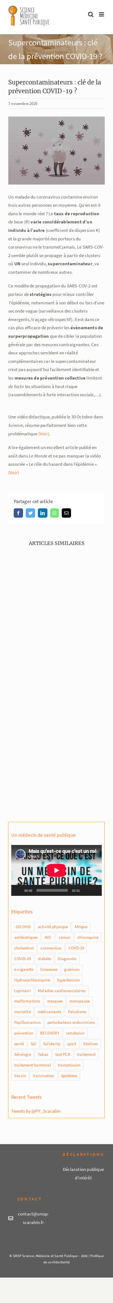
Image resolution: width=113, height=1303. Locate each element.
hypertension (68, 980)
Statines (90, 1043)
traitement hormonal (32, 1065)
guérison (72, 969)
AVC (48, 937)
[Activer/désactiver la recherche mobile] (91, 14)
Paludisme (77, 1011)
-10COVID (22, 926)
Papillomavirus (27, 1022)
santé (19, 1043)
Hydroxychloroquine (32, 980)
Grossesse (48, 969)
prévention (23, 1033)
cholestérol (24, 948)
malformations (27, 1001)
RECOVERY (49, 1033)
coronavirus (51, 948)
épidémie (69, 1075)
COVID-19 (22, 958)
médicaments (49, 1011)
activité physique (53, 926)
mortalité (22, 1011)
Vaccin (20, 1075)
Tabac (43, 1054)
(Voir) (43, 434)
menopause (79, 1001)
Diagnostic (67, 958)
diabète (44, 958)
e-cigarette (23, 969)
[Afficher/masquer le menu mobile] (102, 14)
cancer (64, 937)
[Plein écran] (94, 890)
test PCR (62, 1054)
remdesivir (75, 1033)
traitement (86, 1054)
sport (71, 1043)
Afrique (81, 926)
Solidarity (51, 1043)
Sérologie (22, 1054)
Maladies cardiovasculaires (62, 990)
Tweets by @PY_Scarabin (36, 1111)
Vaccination (43, 1075)
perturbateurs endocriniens (71, 1022)
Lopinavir (22, 990)
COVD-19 (76, 948)
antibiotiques (26, 937)
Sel (33, 1043)
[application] (56, 870)
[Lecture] (18, 890)
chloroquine (87, 937)
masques (55, 1001)
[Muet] (86, 890)
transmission (69, 1065)
